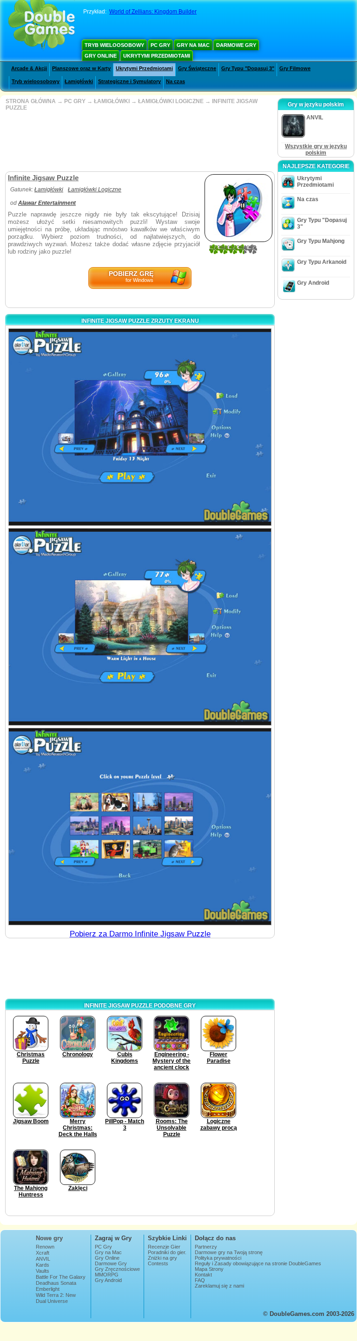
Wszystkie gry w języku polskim (316, 149)
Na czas (175, 81)
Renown (45, 1246)
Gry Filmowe (295, 68)
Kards (42, 1265)
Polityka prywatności (218, 1258)
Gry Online (101, 56)
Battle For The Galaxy (61, 1277)
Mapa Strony (209, 1269)
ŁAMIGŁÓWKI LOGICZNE (171, 101)
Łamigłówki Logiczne (94, 189)
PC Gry (160, 45)
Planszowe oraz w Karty (81, 68)
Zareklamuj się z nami (219, 1286)
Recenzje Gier (164, 1246)
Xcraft (42, 1253)
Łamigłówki (79, 81)
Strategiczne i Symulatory (129, 81)
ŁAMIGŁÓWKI (112, 101)
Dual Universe (52, 1301)
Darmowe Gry (236, 45)
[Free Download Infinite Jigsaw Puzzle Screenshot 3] (139, 826)
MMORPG (107, 1274)
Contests (158, 1263)
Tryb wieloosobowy (114, 45)
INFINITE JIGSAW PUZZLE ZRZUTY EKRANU (140, 321)
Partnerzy (206, 1246)
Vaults (42, 1271)
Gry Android (313, 283)
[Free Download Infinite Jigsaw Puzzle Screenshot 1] (139, 427)
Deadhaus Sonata (56, 1283)
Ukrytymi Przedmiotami (156, 56)
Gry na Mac (193, 45)
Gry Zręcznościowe (117, 1269)
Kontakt (203, 1274)
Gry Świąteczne (197, 68)
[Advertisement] (139, 141)
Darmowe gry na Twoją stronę (229, 1252)
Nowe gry (49, 1238)
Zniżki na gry (162, 1258)
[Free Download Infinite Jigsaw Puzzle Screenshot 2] (139, 627)
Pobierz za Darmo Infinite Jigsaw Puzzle (140, 933)
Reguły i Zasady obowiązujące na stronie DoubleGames (258, 1263)
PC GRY (75, 101)
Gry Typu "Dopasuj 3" (247, 68)
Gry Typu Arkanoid (321, 262)
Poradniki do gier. (167, 1252)
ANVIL (43, 1259)
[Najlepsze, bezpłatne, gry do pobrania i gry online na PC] (41, 25)
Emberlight (48, 1289)
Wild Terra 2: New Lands (56, 1297)
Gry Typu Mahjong (320, 241)
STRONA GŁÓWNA (31, 101)
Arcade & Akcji (29, 68)
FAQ (200, 1280)
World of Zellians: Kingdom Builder (153, 11)
